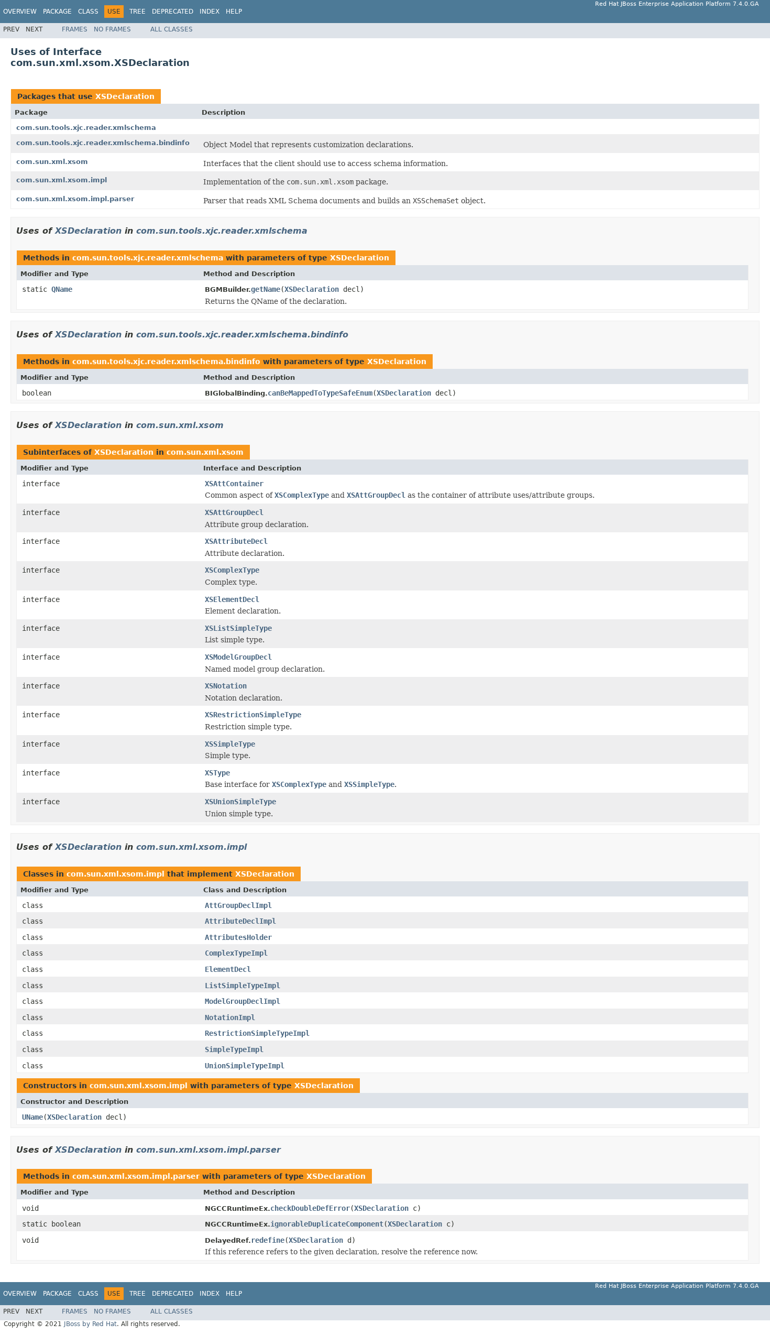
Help (234, 11)
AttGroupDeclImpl (238, 905)
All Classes (171, 29)
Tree (137, 11)
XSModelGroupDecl (238, 657)
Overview (20, 11)
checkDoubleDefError (310, 1208)
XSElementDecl (232, 599)
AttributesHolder (238, 937)
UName (32, 1117)
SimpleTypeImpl (234, 1049)
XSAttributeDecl (236, 541)
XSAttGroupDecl (234, 512)
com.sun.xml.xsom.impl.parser (75, 199)
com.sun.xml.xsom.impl (61, 180)
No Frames (112, 29)
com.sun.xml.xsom (52, 162)
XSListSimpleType (238, 628)
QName (61, 289)
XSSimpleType (230, 744)
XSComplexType (232, 570)
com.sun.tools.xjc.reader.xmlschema (86, 128)
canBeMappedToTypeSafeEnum (320, 393)
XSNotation (226, 686)
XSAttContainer (234, 483)
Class (88, 11)
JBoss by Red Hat (90, 1324)
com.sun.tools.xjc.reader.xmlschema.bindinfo (103, 143)
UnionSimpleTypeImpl (244, 1066)
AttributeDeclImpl (240, 921)
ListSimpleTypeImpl (242, 985)
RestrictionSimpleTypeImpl (257, 1033)
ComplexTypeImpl (236, 953)
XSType (217, 773)
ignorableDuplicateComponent (326, 1224)
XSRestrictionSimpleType (253, 714)
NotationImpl (230, 1017)
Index (209, 11)
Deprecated (172, 11)
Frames (74, 29)
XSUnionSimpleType (240, 801)
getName (265, 289)
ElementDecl (228, 969)
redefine (267, 1240)
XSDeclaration (125, 96)
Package (57, 11)
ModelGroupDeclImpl (242, 1001)
